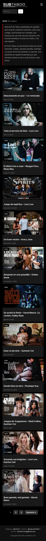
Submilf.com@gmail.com (26, 531)
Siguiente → (31, 512)
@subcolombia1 (33, 529)
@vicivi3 (16, 529)
